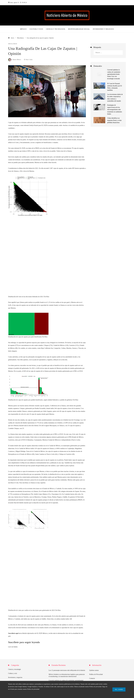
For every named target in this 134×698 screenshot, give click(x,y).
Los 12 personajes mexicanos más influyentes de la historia (67, 670)
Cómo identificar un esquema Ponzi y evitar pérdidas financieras (114, 120)
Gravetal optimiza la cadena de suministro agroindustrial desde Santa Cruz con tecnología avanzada (113, 74)
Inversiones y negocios (15, 677)
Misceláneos (12, 43)
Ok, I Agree (119, 689)
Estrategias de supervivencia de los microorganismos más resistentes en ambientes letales (114, 109)
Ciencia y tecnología (14, 669)
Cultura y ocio (12, 673)
